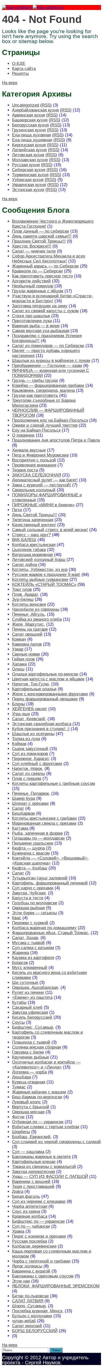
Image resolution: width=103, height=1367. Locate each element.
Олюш (18, 669)
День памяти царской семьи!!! (42, 236)
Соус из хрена (26, 1211)
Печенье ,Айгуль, (29, 614)
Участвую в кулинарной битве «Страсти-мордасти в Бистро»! (52, 298)
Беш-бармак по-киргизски (37, 1097)
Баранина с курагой (31, 1271)
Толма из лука (26, 738)
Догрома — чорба (29, 1072)
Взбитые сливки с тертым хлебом (45, 1126)
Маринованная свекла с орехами (44, 823)
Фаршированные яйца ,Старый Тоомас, (51, 932)
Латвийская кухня (29, 150)
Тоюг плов (22, 589)
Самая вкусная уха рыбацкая (40, 330)
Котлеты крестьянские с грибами (44, 818)
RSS (46, 105)
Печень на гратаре (30, 629)
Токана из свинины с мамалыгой (44, 1166)
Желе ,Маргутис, (28, 624)
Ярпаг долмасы (27, 1266)
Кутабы (19, 1002)
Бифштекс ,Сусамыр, (33, 1027)
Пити (17, 509)
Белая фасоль (26, 1196)
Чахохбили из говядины (35, 609)
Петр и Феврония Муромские (40, 455)
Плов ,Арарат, (25, 594)
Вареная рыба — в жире (36, 325)
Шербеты (21, 1131)
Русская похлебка (29, 1241)
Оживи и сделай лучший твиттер (45, 425)
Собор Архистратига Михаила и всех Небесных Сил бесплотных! (48, 258)
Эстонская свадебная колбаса (41, 723)
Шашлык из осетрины (33, 733)
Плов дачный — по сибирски (40, 231)
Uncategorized (25, 105)
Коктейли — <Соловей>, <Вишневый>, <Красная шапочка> (50, 860)
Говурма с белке (28, 1052)
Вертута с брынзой (30, 1107)
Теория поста (25, 470)
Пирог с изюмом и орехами (39, 1236)
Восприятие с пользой (34, 460)
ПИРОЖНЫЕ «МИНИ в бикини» (43, 505)
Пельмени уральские (32, 843)
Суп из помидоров (30, 753)
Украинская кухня (29, 184)
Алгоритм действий (31, 281)
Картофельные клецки (34, 1161)
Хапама (19, 664)
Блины (18, 704)
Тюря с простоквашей (33, 1186)
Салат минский (27, 1325)
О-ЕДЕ (18, 63)
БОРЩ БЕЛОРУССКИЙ (35, 1330)
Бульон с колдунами (32, 1316)
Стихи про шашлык (31, 315)
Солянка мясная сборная (36, 1047)
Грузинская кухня (29, 130)
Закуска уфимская (30, 1012)
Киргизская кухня (29, 145)
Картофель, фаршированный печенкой (50, 883)
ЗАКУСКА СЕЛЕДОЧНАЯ (36, 475)
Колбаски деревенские (34, 1246)
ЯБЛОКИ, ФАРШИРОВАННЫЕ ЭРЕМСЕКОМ (56, 1286)
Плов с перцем (26, 778)
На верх (10, 82)
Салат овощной (27, 634)
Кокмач (19, 639)
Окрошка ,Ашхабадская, (35, 987)
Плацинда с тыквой (31, 1042)
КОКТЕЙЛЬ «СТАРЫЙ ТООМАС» (44, 584)
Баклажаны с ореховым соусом (43, 1276)
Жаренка (20, 952)
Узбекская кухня (28, 179)
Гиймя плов (23, 659)
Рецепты (20, 73)
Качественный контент (34, 524)
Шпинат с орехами (30, 803)
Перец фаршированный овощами (45, 699)
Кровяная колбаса (29, 1216)
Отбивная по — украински (38, 1121)
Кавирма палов (27, 644)
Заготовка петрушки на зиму (40, 306)
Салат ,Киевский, (29, 718)
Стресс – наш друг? (31, 534)
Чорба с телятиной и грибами (41, 1261)
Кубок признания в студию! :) (41, 728)
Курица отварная (28, 1082)
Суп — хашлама (28, 1151)
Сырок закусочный (30, 748)
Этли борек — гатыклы (34, 913)
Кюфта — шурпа (28, 848)
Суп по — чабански (31, 1226)
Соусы (18, 1022)
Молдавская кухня (30, 159)
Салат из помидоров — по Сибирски (48, 345)
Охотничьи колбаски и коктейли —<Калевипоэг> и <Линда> (46, 1064)
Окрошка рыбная (28, 908)
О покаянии (23, 435)
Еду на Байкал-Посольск (36, 430)
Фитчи (18, 1116)
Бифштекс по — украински (38, 1221)
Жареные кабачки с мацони (39, 1092)
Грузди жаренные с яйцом (37, 291)
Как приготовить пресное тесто (42, 276)
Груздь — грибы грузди (35, 380)
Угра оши (21, 713)
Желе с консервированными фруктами (50, 694)
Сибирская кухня (28, 169)
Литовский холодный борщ (38, 559)
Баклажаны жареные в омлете (41, 1156)
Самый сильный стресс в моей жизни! (50, 529)
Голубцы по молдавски (34, 903)
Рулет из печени (28, 992)
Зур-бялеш (23, 599)
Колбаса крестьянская (34, 544)
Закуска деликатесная (33, 1171)
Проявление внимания (34, 465)
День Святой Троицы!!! (34, 514)
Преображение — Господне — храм (47, 365)
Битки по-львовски (30, 1296)
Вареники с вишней (31, 1181)
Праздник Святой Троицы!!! (39, 241)
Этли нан (21, 1281)
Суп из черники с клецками (39, 1201)
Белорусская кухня (30, 125)
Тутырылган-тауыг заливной (40, 878)
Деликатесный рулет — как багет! (45, 480)
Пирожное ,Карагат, (31, 758)
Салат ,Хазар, (25, 937)
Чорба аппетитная (29, 1206)
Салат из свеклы (28, 773)
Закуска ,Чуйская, (29, 893)
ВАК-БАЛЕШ (24, 539)
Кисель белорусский (32, 1017)
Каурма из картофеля (33, 957)
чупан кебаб (24, 1320)
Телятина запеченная (32, 519)
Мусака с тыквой (28, 942)
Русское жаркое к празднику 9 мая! (46, 574)
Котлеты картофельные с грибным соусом (53, 783)
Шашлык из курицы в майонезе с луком (51, 360)
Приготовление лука (32, 320)
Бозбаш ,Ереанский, (32, 1136)
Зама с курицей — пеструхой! (41, 485)
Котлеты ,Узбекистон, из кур (40, 569)
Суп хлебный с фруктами (37, 763)
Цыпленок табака (29, 549)
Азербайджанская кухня (35, 110)
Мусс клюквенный (29, 967)
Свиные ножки (26, 654)
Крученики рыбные (30, 1057)
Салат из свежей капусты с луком (45, 310)
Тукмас (19, 1087)
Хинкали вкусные (29, 450)
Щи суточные (25, 982)
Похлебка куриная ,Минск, (38, 1311)
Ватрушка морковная (32, 554)
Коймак (19, 743)
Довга (17, 1191)
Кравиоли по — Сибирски (37, 271)
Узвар (17, 649)
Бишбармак (23, 813)
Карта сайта (24, 68)
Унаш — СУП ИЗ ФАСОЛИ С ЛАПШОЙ (50, 1176)
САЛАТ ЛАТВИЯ (27, 1301)
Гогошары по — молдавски (38, 838)
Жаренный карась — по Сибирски (45, 266)
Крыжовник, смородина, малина (43, 390)
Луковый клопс (26, 1102)
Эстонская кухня (28, 189)
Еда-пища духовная (31, 135)
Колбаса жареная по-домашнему (44, 927)
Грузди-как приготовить (35, 395)
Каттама (20, 828)
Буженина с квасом (31, 853)
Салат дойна (24, 564)
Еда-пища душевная (32, 140)
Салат (18, 808)
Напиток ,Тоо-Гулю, (31, 684)
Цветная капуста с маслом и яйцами (48, 679)
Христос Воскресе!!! (31, 246)
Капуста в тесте (27, 898)
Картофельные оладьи (34, 689)
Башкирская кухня (30, 120)
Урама (18, 1231)
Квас (16, 917)
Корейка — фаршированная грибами (48, 385)
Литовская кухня (28, 154)
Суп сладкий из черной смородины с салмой (56, 1141)
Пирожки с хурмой (30, 922)
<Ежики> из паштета (32, 997)
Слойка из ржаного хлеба (37, 619)
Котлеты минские (29, 604)
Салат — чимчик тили (34, 251)
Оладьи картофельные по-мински (45, 674)
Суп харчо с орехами (33, 888)
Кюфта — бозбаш (29, 868)
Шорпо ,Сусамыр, (29, 1306)
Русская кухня (26, 164)
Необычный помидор (32, 286)
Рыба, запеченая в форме (37, 833)
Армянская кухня (28, 115)
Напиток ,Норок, (27, 768)
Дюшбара (21, 1077)
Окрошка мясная (28, 1112)
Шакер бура (23, 798)
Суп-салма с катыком (33, 947)
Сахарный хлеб (27, 1007)
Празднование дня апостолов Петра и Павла (56, 440)
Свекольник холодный (34, 490)
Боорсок (20, 962)
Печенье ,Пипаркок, (31, 793)
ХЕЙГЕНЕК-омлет (29, 709)
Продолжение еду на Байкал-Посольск (50, 420)
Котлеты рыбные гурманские (40, 579)
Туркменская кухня (30, 174)
